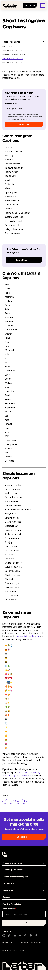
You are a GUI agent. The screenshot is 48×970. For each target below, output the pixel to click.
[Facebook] (36, 935)
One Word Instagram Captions (13, 54)
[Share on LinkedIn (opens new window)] (17, 801)
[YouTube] (20, 935)
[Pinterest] (31, 935)
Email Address (9, 909)
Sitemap (5, 942)
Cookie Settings (36, 942)
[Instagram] (3, 935)
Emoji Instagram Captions (12, 62)
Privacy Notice (23, 942)
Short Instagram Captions (12, 50)
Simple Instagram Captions (12, 58)
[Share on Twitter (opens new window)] (11, 801)
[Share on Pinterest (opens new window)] (24, 801)
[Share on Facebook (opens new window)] (4, 801)
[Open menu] (43, 5)
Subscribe (24, 124)
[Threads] (25, 935)
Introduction (7, 46)
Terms (13, 942)
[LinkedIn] (14, 935)
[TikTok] (9, 935)
